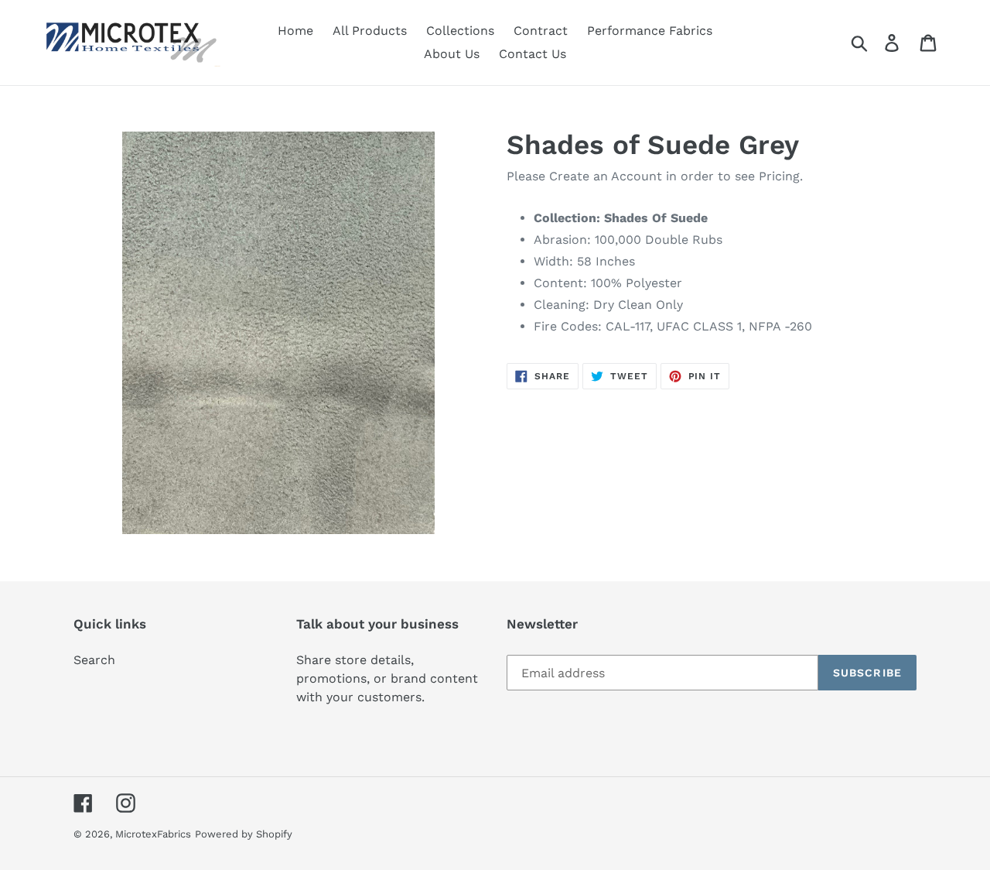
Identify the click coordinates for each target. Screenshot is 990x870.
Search (94, 659)
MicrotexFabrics (153, 834)
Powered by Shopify (243, 834)
